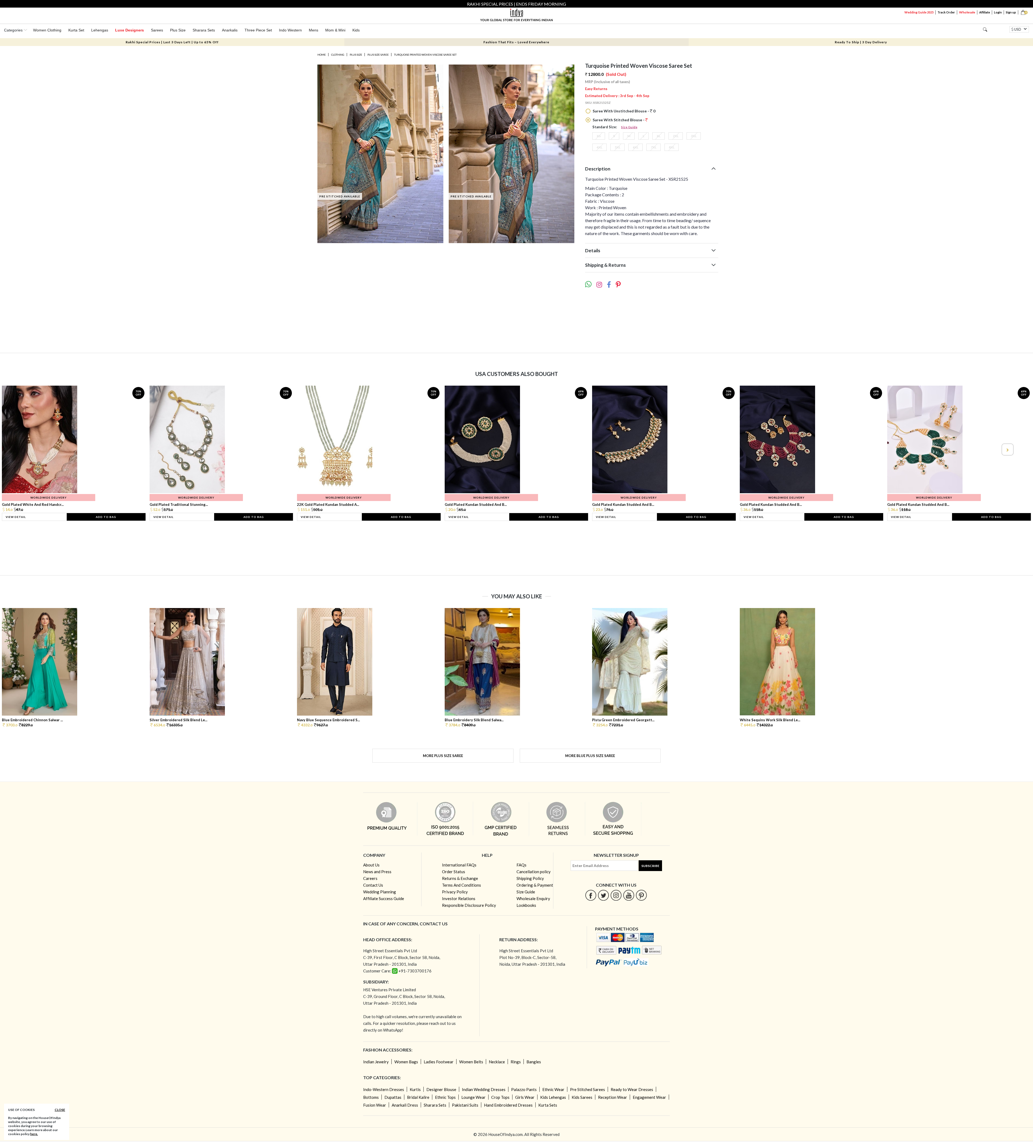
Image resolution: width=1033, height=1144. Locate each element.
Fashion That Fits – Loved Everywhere (516, 42)
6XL (635, 147)
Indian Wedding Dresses (483, 1089)
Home (321, 54)
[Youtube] (628, 895)
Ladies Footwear (439, 1061)
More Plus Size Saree (443, 756)
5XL (617, 147)
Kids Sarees (582, 1097)
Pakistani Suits (465, 1105)
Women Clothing (47, 30)
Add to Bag (106, 516)
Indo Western (290, 30)
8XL (671, 147)
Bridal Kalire (418, 1097)
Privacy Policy (455, 891)
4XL (599, 147)
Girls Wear (525, 1097)
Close (60, 1110)
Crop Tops (500, 1097)
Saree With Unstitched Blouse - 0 (623, 111)
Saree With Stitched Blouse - (618, 120)
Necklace (497, 1061)
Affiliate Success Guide (383, 898)
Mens (313, 30)
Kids (356, 30)
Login (998, 12)
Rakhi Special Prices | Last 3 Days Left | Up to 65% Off (172, 42)
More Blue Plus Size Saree (590, 756)
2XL (675, 136)
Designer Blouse (441, 1089)
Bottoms (371, 1097)
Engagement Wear (649, 1097)
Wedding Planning (379, 891)
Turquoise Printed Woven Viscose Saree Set (425, 54)
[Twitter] (603, 895)
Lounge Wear (473, 1097)
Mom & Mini (335, 30)
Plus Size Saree (378, 54)
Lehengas (99, 30)
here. (34, 1134)
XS (599, 136)
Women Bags (406, 1061)
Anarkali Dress (405, 1105)
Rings (516, 1061)
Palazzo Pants (524, 1089)
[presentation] (26, 449)
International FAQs (459, 864)
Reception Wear (612, 1097)
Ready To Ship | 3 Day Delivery (861, 42)
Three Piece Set (258, 30)
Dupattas (392, 1097)
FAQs (521, 864)
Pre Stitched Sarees (587, 1089)
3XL (693, 136)
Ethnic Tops (445, 1097)
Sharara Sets (204, 30)
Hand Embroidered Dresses (508, 1105)
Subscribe (650, 866)
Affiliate (984, 12)
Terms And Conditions (461, 885)
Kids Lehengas (553, 1097)
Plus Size (178, 30)
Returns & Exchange (460, 878)
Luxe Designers (129, 30)
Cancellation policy (533, 871)
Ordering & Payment (534, 885)
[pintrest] (641, 895)
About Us (371, 864)
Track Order (946, 12)
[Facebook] (590, 895)
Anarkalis (230, 30)
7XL (653, 147)
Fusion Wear (374, 1105)
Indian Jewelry (376, 1061)
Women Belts (471, 1061)
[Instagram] (616, 895)
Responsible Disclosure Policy (469, 905)
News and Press (377, 871)
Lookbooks (526, 905)
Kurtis (415, 1089)
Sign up (1011, 12)
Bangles (533, 1061)
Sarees (157, 30)
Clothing (337, 54)
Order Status (453, 871)
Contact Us (373, 885)
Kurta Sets (547, 1105)
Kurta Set (76, 30)
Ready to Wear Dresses (632, 1089)
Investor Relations (458, 898)
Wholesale (967, 12)
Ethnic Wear (553, 1089)
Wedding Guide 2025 (918, 12)
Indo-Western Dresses (383, 1089)
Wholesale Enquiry (533, 898)
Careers (370, 878)
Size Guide (629, 127)
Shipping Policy (530, 878)
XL (658, 136)
